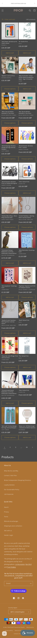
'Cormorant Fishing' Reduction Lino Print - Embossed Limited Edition (9, 251)
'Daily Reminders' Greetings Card (27, 251)
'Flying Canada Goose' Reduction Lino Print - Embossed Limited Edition (9, 391)
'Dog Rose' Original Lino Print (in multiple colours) (27, 286)
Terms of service (19, 630)
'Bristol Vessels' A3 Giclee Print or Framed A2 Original (9, 182)
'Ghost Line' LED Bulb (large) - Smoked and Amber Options (27, 426)
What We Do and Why (11, 471)
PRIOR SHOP (10, 627)
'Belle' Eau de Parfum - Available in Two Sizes (8, 112)
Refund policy (30, 627)
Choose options (10, 89)
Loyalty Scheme (9, 485)
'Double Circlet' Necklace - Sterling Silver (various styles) (9, 321)
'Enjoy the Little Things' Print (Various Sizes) (10, 356)
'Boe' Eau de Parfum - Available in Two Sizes (25, 112)
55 (27, 447)
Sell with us (8, 530)
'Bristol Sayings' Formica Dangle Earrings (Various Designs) (9, 147)
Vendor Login (8, 535)
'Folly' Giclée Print (24, 390)
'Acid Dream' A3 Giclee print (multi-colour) (9, 42)
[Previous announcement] (2, 3)
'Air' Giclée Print (23, 41)
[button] (2, 10)
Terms (6, 517)
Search (6, 507)
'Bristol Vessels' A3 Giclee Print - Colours (26, 146)
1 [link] (4, 447)
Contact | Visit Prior (10, 475)
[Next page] (32, 447)
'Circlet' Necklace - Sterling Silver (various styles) (26, 216)
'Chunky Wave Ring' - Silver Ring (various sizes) (9, 216)
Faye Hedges (11, 567)
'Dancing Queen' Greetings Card (9, 286)
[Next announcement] (34, 3)
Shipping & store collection (13, 526)
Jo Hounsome (20, 564)
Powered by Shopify (19, 627)
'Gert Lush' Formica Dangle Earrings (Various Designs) (9, 426)
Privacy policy (9, 630)
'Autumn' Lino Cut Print (8, 75)
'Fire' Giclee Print (23, 356)
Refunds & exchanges (11, 521)
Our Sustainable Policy (11, 489)
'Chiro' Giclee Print (24, 181)
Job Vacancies (8, 494)
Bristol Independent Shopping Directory (17, 480)
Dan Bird (28, 564)
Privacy (6, 512)
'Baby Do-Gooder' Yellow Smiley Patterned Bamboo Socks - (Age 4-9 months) (26, 77)
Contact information (19, 633)
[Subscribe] (30, 583)
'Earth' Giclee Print (24, 320)
